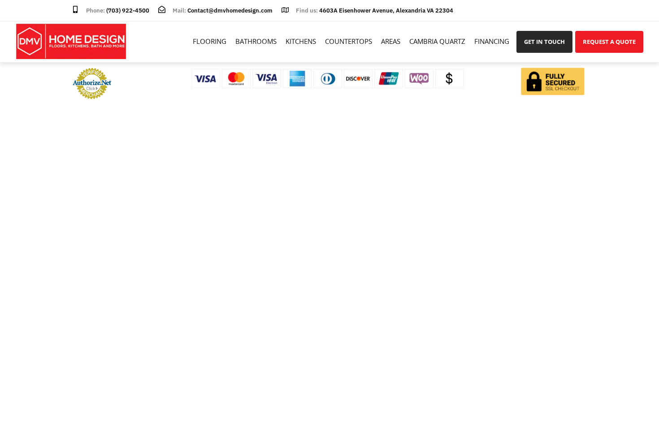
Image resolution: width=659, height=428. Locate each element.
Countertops (348, 41)
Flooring (209, 41)
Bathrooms (256, 41)
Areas (390, 41)
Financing (491, 41)
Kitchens (301, 41)
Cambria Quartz (437, 41)
